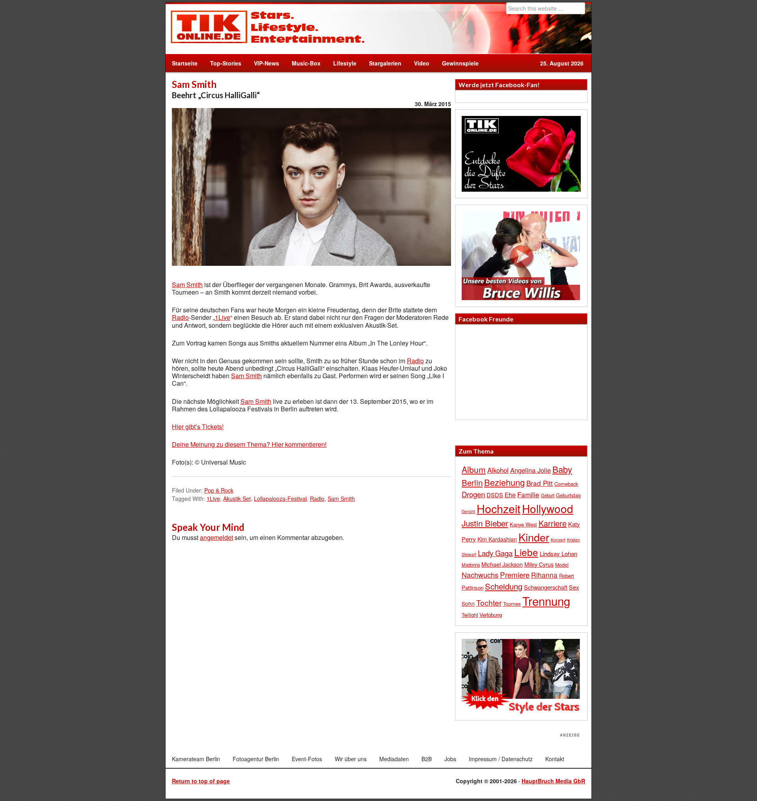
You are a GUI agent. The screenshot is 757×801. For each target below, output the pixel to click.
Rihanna (544, 575)
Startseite (185, 63)
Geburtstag (568, 495)
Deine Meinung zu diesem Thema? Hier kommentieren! (249, 444)
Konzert (558, 539)
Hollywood (547, 508)
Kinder (533, 537)
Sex (574, 587)
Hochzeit (498, 508)
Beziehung (504, 482)
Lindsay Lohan (558, 553)
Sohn (468, 603)
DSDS (495, 495)
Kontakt (554, 759)
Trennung (546, 600)
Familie (528, 494)
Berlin (472, 482)
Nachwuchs (480, 575)
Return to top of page (201, 781)
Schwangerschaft (545, 587)
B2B (426, 759)
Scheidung (503, 586)
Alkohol (498, 470)
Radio (180, 317)
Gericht (468, 511)
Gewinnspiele (460, 63)
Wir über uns (351, 759)
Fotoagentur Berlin (256, 759)
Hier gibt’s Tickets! (198, 426)
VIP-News (266, 63)
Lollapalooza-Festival (280, 498)
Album (474, 469)
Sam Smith (187, 284)
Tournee (512, 603)
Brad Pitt (539, 483)
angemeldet (216, 537)
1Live (222, 317)
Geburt (547, 495)
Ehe (510, 494)
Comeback (566, 483)
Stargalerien (385, 63)
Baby (562, 469)
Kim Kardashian (497, 539)
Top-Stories (225, 63)
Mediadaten (394, 759)
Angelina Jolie (530, 470)
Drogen (473, 494)
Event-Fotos (307, 759)
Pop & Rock (218, 490)
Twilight (470, 614)
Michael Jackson (502, 564)
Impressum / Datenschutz (501, 759)
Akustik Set (237, 498)
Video (418, 63)
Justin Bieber (485, 523)
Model (562, 564)
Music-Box (303, 63)
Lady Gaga (495, 553)
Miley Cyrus (539, 564)
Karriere (553, 523)
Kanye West (523, 524)
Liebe (526, 552)
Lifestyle (341, 63)
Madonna (471, 565)
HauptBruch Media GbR (553, 781)
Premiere (515, 574)
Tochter (489, 602)
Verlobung (490, 614)
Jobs (450, 759)
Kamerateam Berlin (196, 759)
